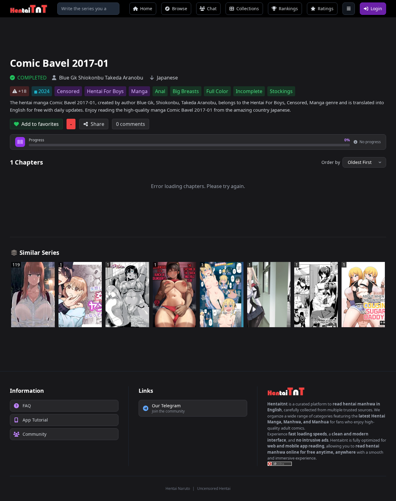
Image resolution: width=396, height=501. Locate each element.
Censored (68, 91)
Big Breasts (186, 91)
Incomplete (249, 91)
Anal (160, 91)
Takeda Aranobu (124, 77)
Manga (139, 91)
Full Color (217, 91)
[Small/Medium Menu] (348, 8)
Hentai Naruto (178, 488)
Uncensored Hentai (213, 488)
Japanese (167, 77)
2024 (44, 91)
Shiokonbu (91, 77)
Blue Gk (68, 77)
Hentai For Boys (105, 91)
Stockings (281, 91)
